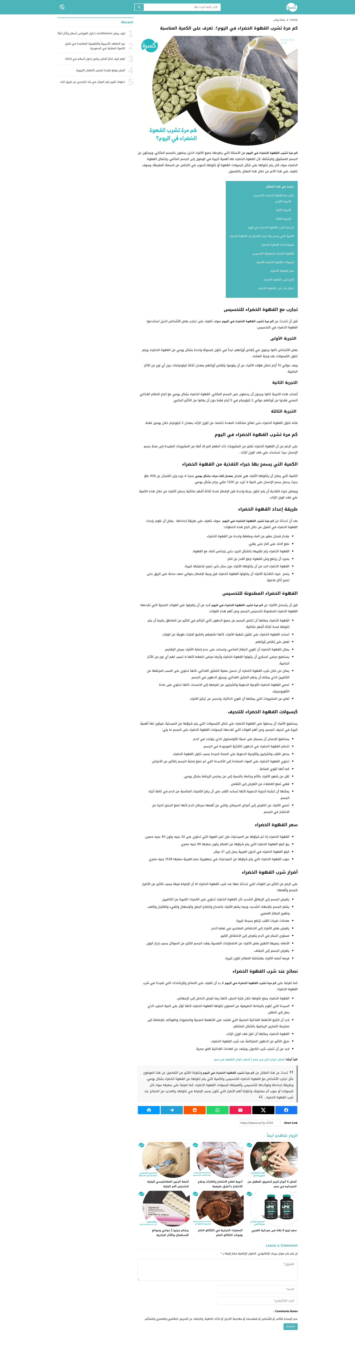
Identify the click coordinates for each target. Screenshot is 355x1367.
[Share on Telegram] (172, 1110)
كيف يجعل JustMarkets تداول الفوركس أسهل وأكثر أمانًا (91, 33)
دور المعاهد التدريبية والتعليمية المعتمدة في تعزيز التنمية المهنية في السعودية (95, 46)
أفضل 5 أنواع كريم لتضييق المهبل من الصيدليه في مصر (272, 1184)
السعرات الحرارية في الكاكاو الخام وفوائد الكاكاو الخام (220, 1233)
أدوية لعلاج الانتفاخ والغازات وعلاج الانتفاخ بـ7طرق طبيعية (220, 1184)
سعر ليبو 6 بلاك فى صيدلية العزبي (274, 1230)
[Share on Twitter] (263, 1110)
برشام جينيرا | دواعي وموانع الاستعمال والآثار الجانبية (170, 1233)
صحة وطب (279, 19)
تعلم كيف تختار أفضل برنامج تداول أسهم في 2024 (95, 58)
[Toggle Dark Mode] (62, 7)
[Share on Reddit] (195, 1110)
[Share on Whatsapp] (217, 1110)
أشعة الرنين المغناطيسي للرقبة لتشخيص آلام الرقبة (168, 1184)
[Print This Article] (149, 1110)
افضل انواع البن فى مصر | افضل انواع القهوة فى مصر (249, 1059)
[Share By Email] (240, 1110)
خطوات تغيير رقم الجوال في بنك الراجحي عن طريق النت (92, 81)
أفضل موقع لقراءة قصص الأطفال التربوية (100, 70)
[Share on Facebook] (286, 1110)
